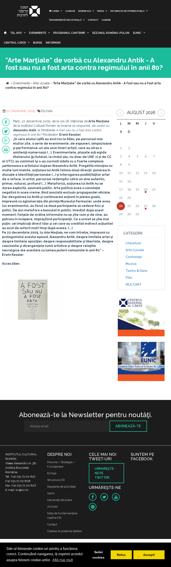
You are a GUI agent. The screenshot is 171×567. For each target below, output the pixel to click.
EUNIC (137, 32)
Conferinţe (134, 257)
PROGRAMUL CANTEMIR (69, 32)
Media (100, 11)
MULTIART (134, 284)
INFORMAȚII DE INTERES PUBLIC (127, 11)
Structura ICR (56, 480)
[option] (33, 300)
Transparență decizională (65, 20)
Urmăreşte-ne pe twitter (105, 473)
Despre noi (84, 11)
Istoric (51, 493)
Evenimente (37, 32)
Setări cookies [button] (98, 554)
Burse (37, 42)
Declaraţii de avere (59, 500)
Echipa (51, 473)
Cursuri (70, 11)
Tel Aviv (16, 32)
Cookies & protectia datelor (64, 531)
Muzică (131, 264)
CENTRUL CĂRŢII (15, 42)
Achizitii (52, 506)
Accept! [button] (149, 555)
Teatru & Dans (136, 270)
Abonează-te (128, 426)
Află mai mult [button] (62, 560)
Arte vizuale (135, 250)
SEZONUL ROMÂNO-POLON (110, 32)
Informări (53, 42)
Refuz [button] (121, 555)
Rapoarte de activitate (61, 486)
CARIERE (106, 20)
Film (129, 277)
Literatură (133, 243)
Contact (93, 20)
